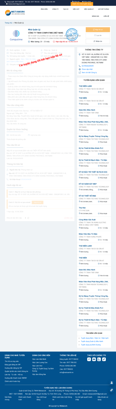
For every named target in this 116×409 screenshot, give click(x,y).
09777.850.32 (19, 2)
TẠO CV (65, 9)
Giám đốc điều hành (87, 110)
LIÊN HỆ (106, 16)
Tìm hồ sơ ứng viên (12, 361)
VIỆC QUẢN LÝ (89, 9)
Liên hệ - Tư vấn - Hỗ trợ (14, 375)
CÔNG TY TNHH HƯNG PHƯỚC (90, 237)
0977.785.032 (35, 2)
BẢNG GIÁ (95, 16)
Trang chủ (8, 23)
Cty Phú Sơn (84, 211)
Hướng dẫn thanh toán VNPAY (16, 378)
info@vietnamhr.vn (66, 372)
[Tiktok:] (104, 359)
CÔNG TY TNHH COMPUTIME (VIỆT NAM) (45, 33)
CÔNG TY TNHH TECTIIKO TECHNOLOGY (94, 139)
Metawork (63, 406)
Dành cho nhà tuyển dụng (81, 4)
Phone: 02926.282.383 (68, 366)
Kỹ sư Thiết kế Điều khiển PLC (91, 148)
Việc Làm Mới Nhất (39, 359)
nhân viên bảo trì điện (88, 234)
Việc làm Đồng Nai (39, 374)
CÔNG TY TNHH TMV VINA (89, 113)
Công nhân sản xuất (87, 220)
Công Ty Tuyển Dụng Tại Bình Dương (43, 370)
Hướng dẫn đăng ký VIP (13, 368)
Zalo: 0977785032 (66, 369)
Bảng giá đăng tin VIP (13, 365)
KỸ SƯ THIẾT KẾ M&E (87, 196)
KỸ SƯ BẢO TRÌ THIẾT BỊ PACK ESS (93, 172)
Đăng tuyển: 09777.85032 (69, 359)
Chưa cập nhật (87, 69)
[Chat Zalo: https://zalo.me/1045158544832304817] (99, 359)
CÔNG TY (55, 9)
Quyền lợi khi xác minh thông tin (16, 371)
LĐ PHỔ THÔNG (103, 9)
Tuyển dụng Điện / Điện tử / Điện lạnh (95, 338)
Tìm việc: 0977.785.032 (68, 362)
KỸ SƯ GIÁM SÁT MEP (88, 184)
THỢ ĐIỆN (83, 98)
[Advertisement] (40, 239)
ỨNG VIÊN (44, 9)
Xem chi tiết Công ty (89, 73)
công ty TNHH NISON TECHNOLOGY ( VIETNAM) (93, 126)
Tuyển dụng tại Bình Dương (91, 345)
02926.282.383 (50, 2)
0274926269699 (88, 66)
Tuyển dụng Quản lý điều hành (92, 341)
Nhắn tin (98, 41)
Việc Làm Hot (37, 366)
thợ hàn (82, 208)
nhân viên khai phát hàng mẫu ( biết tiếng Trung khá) (94, 122)
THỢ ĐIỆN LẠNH (85, 86)
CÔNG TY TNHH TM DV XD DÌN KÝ (91, 89)
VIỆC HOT (76, 9)
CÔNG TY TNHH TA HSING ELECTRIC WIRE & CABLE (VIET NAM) (92, 224)
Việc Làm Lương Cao (39, 362)
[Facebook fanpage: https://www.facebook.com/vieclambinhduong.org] (89, 359)
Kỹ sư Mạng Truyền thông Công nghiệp (94, 136)
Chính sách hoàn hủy (12, 381)
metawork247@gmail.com (97, 394)
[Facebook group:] (94, 359)
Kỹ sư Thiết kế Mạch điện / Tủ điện (93, 160)
